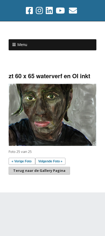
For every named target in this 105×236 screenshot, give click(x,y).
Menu (22, 44)
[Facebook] (30, 10)
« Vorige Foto (22, 161)
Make (41, 207)
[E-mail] (73, 10)
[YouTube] (60, 10)
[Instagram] (39, 10)
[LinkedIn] (49, 10)
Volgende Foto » (50, 161)
